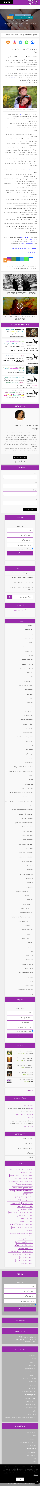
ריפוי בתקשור (21, 384)
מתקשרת (21, 382)
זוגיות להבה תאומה (26, 1172)
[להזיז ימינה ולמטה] (2, 2)
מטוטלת (29, 1206)
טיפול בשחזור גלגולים (25, 1178)
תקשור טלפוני (34, 385)
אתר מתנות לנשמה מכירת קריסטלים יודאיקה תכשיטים (20, 1417)
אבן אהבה (21, 367)
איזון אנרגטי (33, 1385)
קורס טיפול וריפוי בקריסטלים (23, 1245)
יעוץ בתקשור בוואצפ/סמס (24, 1184)
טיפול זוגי (33, 268)
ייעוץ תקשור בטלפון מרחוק (28, 1391)
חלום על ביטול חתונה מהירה (25, 1148)
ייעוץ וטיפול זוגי (24, 268)
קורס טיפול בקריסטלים (25, 1239)
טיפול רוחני (13, 1178)
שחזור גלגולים (13, 331)
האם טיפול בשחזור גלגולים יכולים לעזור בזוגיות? (23, 248)
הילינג (11, 340)
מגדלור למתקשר (27, 1203)
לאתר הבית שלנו (31, 1432)
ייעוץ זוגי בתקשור (31, 1388)
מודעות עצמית (15, 1203)
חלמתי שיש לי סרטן (27, 1138)
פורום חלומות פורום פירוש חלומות (23, 582)
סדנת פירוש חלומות (26, 1221)
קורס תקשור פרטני (26, 1263)
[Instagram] (16, 42)
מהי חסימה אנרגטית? (32, 363)
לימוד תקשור (28, 1194)
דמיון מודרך (16, 340)
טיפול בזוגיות (23, 266)
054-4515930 (20, 1339)
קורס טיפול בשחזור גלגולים (24, 1242)
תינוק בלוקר (29, 1153)
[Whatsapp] (28, 42)
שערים (31, 1158)
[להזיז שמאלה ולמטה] (1, 2)
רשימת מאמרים (31, 1439)
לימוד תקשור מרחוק (13, 1200)
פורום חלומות (24, 237)
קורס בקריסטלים (17, 1227)
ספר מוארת (15, 382)
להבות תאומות (17, 1188)
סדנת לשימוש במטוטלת (25, 1215)
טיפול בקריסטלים (8, 357)
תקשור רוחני (35, 399)
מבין (20, 1479)
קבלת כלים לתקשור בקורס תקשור (29, 401)
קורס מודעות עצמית (30, 1401)
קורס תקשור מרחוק (30, 1395)
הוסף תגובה (33, 23)
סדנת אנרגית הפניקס (26, 1212)
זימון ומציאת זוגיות (31, 1408)
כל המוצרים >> (29, 1091)
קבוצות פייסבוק (32, 1452)
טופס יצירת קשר (31, 1455)
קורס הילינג (28, 1230)
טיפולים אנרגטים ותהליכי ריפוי (23, 17)
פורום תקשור (31, 239)
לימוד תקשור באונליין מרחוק (23, 1197)
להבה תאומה (28, 1188)
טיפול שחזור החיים (19, 329)
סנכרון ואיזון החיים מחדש (24, 1224)
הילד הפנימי (10, 367)
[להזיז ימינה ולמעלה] (2, 1)
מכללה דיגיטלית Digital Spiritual (15, 358)
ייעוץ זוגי (15, 268)
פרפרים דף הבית (24, 35)
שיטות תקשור (13, 384)
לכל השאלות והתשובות (26, 1126)
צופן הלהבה (11, 1224)
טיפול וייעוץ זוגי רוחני (12, 266)
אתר (35, 499)
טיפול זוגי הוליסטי (31, 1404)
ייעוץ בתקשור (21, 345)
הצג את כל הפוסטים (20, 457)
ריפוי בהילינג (32, 1382)
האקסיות (13, 78)
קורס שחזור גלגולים (14, 1251)
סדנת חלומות (13, 1212)
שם (36, 482)
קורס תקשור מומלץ (30, 1368)
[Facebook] (34, 42)
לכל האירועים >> (20, 610)
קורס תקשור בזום (17, 1254)
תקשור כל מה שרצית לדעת (23, 385)
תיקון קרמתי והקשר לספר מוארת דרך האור (27, 387)
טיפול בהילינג (14, 1175)
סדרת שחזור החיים (31, 252)
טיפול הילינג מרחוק (30, 1398)
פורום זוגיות (32, 241)
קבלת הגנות (28, 1227)
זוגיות (11, 15)
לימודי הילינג (14, 345)
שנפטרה (22, 114)
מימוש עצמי (20, 1206)
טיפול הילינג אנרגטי (14, 341)
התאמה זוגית (18, 1169)
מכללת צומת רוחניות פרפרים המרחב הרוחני (14, 380)
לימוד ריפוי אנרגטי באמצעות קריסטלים (21, 1191)
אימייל (35, 490)
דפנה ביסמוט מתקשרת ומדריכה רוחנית (15, 23)
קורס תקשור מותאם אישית (24, 1260)
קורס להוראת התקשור (13, 391)
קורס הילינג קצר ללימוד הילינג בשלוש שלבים (21, 1235)
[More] (9, 42)
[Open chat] (37, 1481)
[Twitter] (22, 42)
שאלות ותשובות (31, 1449)
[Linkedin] (18, 259)
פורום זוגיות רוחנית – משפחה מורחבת (22, 578)
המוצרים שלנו (32, 1445)
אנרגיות (22, 340)
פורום (34, 1436)
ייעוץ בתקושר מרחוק (26, 1181)
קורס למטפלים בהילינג (25, 1248)
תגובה (35, 473)
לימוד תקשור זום (27, 1200)
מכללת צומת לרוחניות (25, 1209)
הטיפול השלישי (32, 170)
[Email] (13, 259)
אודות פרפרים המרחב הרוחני (28, 1442)
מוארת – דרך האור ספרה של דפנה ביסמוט (21, 573)
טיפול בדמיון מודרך (26, 1175)
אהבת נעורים (32, 266)
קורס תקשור (8, 382)
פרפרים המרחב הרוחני (27, 244)
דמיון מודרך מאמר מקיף (29, 1378)
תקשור (10, 17)
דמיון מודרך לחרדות (30, 1372)
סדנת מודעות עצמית (26, 1218)
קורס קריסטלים (27, 1251)
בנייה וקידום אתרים (13, 1483)
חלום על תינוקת (28, 1143)
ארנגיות (16, 367)
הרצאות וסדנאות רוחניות (23, 15)
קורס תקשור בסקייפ (26, 1257)
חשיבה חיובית (16, 357)
